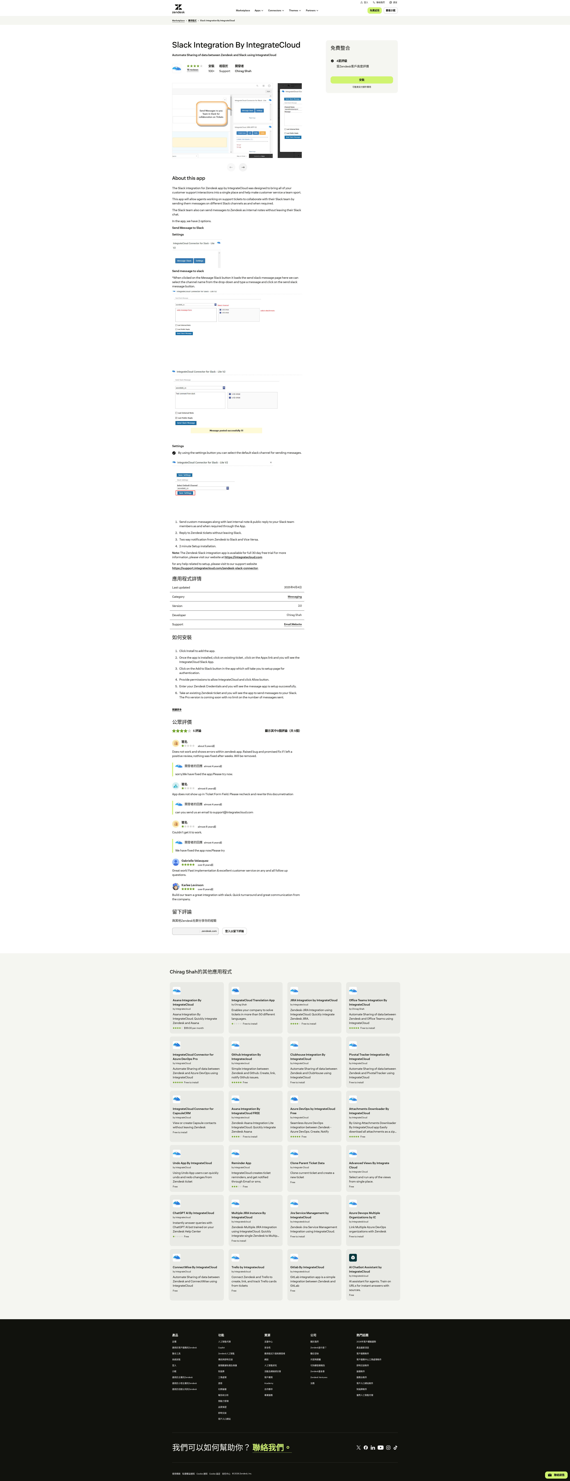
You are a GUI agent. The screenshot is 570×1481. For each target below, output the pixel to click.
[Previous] (231, 167)
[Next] (243, 167)
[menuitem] (393, 2)
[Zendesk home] (179, 9)
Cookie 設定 (214, 1473)
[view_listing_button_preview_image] (222, 120)
